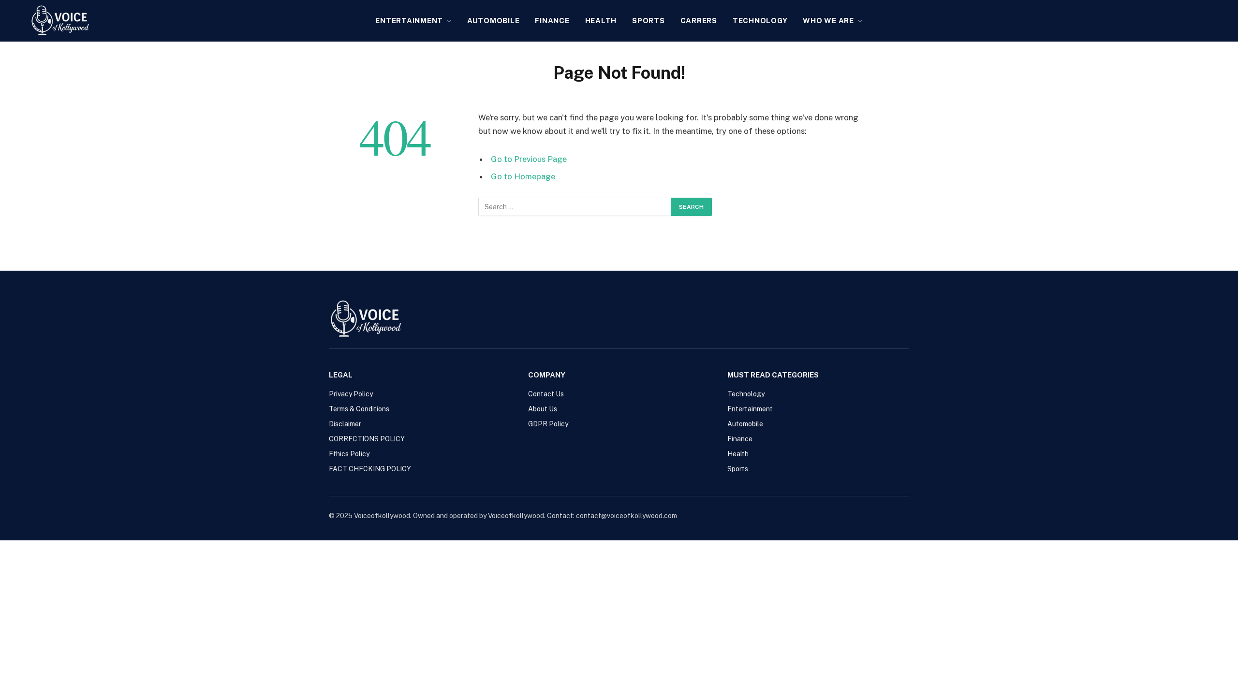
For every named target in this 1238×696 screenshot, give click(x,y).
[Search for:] (575, 207)
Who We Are (828, 20)
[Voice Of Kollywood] (60, 21)
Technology (760, 20)
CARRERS (698, 20)
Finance (552, 20)
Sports (648, 20)
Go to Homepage (523, 176)
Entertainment (409, 20)
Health (601, 20)
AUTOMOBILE (493, 20)
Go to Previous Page (529, 159)
